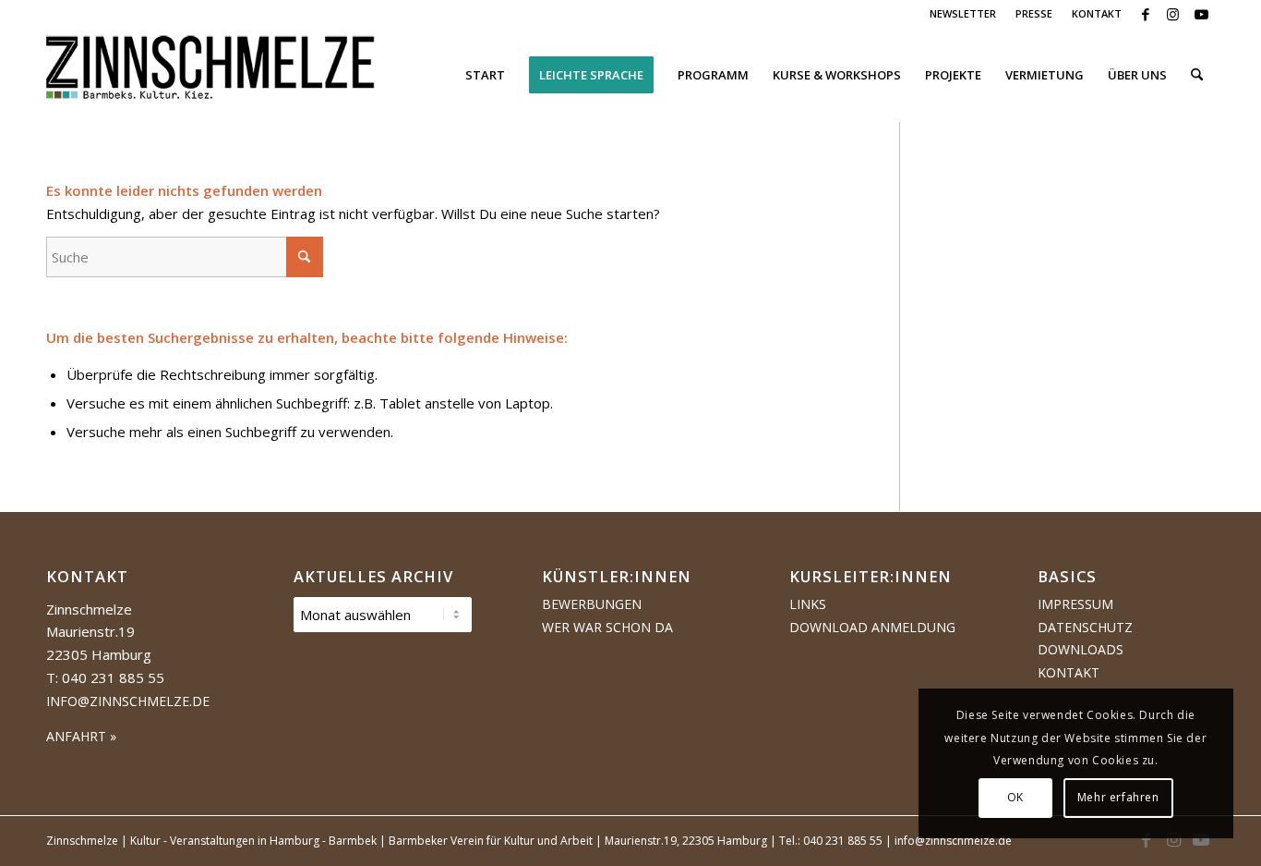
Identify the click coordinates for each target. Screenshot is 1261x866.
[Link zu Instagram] (1172, 14)
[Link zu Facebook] (1145, 14)
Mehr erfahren (1118, 797)
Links (807, 604)
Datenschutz (1085, 627)
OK (1015, 797)
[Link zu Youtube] (1201, 14)
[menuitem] (963, 13)
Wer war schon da (607, 627)
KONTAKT (1097, 13)
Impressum (1075, 604)
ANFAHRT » (81, 736)
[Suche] (1197, 75)
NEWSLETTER (963, 13)
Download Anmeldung (872, 627)
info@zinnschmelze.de (128, 701)
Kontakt (1068, 672)
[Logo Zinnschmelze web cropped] (211, 75)
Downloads (1080, 649)
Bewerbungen (592, 604)
